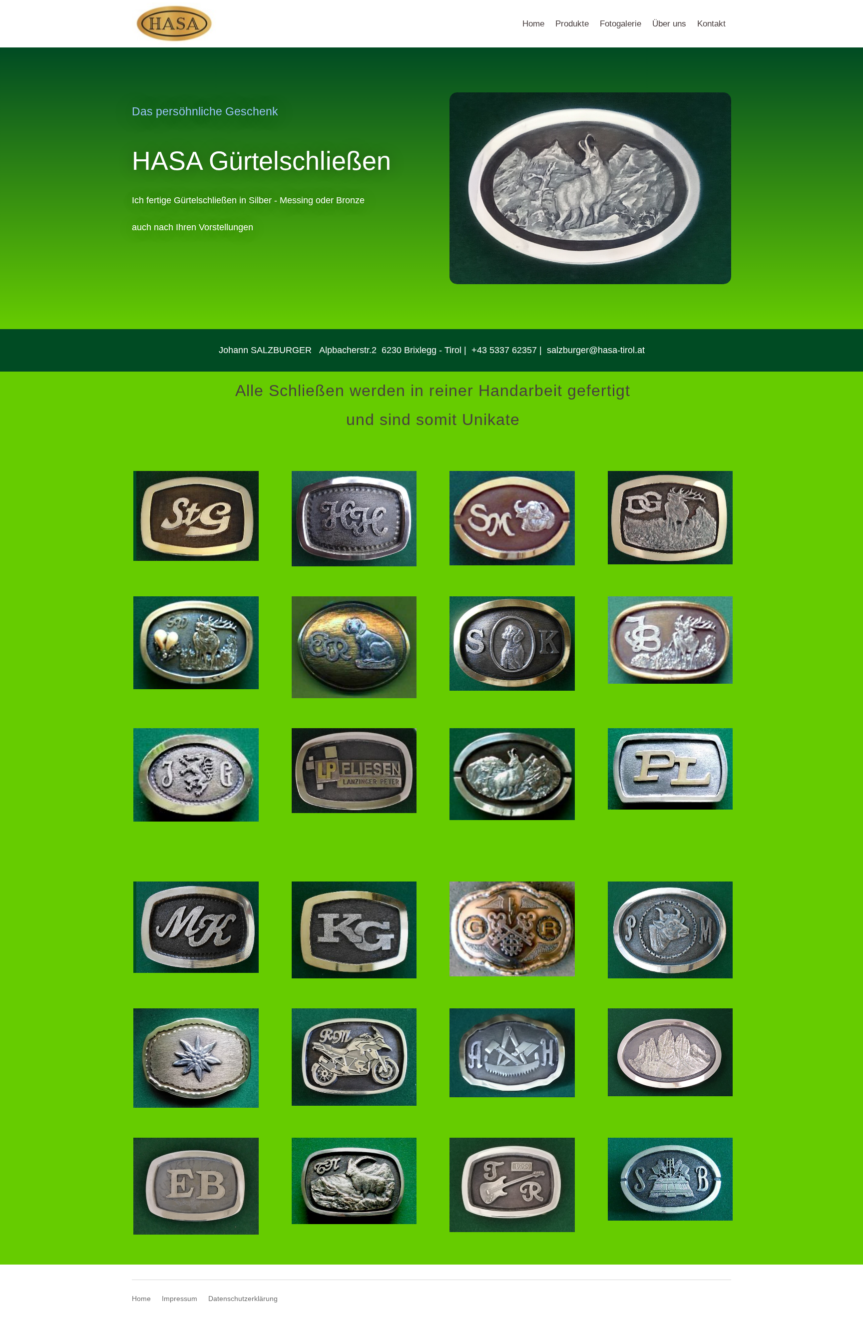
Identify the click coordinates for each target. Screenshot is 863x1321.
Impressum (179, 1299)
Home (533, 23)
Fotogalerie (620, 23)
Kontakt (711, 23)
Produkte (572, 23)
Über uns (669, 23)
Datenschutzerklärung (243, 1299)
